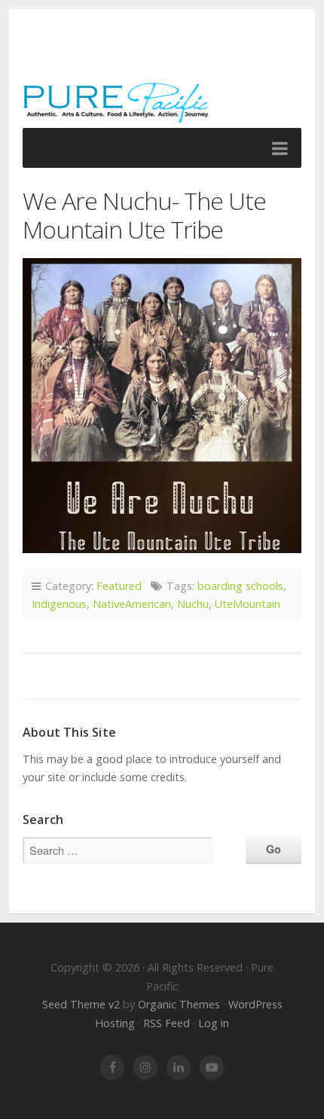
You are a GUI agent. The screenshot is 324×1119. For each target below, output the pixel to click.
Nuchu (193, 604)
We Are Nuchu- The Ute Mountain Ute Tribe (144, 214)
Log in (213, 1023)
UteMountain (247, 604)
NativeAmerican (132, 604)
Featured (119, 586)
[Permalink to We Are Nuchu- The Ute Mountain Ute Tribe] (162, 405)
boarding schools (240, 586)
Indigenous (59, 604)
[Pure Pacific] (162, 75)
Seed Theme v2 (81, 1004)
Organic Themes (179, 1004)
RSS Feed (166, 1023)
